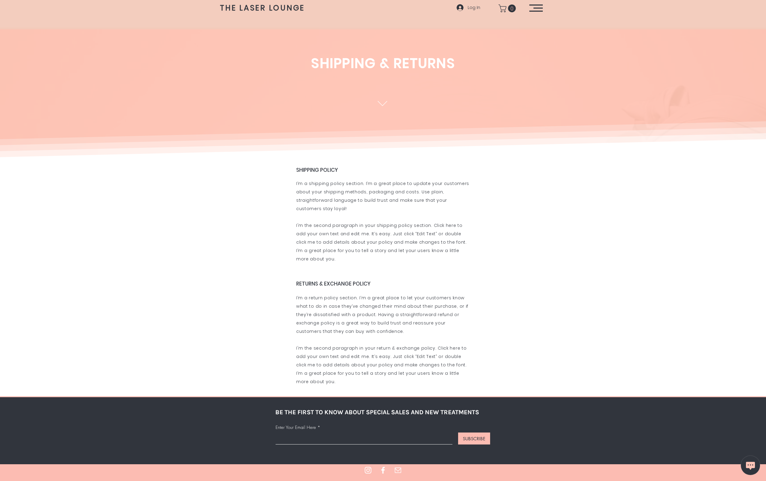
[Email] (397, 470)
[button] (508, 8)
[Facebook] (383, 470)
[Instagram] (368, 470)
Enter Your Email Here (296, 427)
